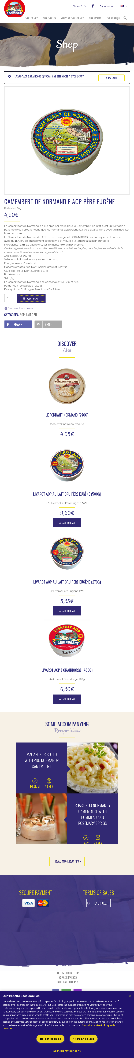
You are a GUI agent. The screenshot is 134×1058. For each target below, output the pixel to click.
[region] (67, 1024)
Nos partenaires (68, 982)
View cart (111, 78)
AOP (22, 314)
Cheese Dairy (31, 18)
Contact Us (79, 6)
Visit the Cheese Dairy (72, 18)
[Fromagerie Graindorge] (14, 11)
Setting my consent (67, 1050)
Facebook (92, 6)
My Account (106, 6)
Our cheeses (49, 18)
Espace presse (68, 977)
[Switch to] (122, 6)
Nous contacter (68, 973)
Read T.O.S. (100, 903)
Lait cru (31, 314)
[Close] (130, 996)
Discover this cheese (20, 308)
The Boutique (113, 18)
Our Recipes (95, 18)
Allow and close (84, 1038)
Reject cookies (50, 1038)
